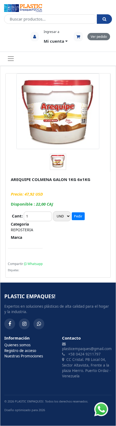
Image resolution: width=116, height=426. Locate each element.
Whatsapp (35, 263)
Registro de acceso (20, 350)
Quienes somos (17, 345)
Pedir (78, 216)
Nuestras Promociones (23, 356)
